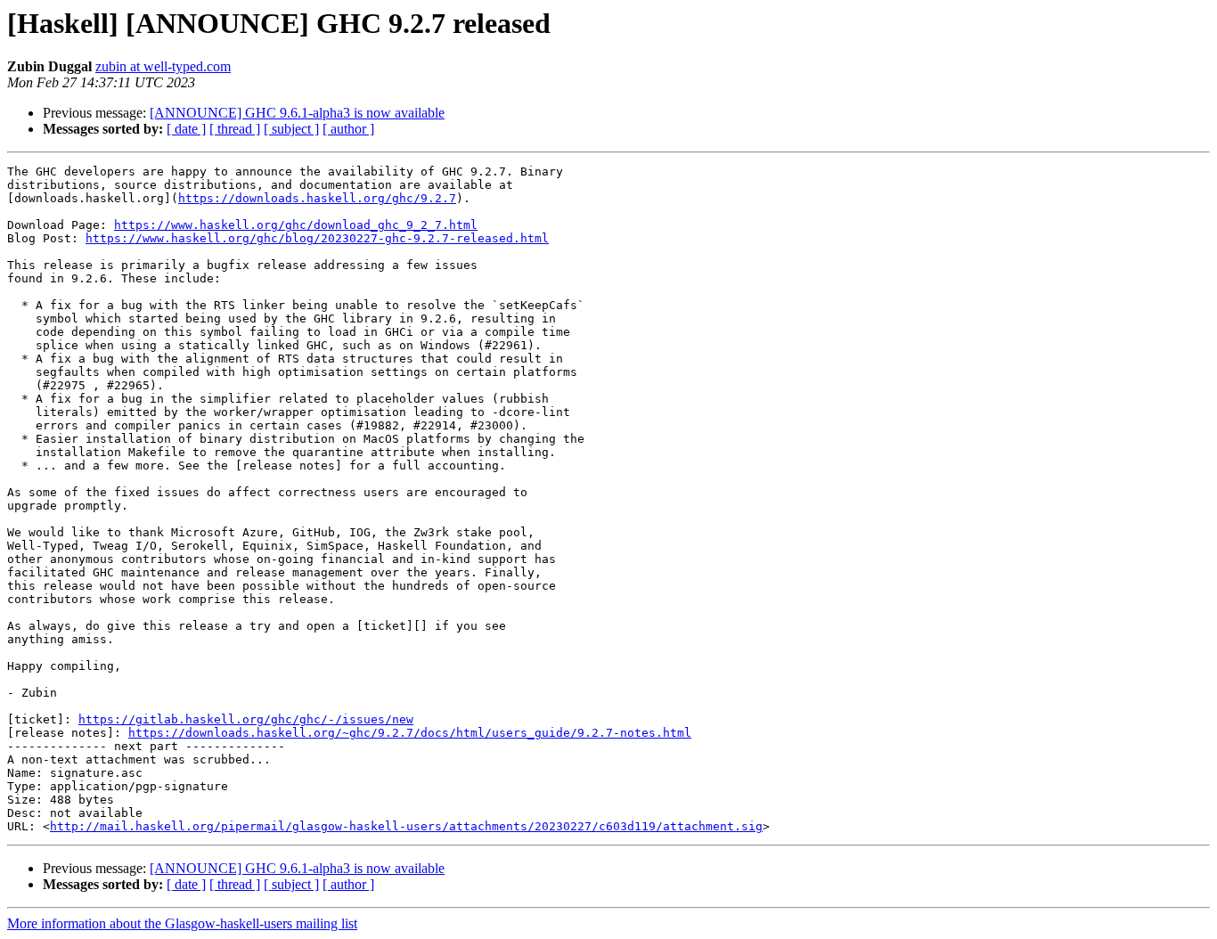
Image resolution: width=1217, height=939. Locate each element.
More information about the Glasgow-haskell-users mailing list (182, 923)
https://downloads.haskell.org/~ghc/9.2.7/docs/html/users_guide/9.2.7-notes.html (409, 732)
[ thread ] (234, 128)
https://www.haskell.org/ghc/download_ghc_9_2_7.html (296, 225)
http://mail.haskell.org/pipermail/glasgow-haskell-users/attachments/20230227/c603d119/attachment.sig (406, 826)
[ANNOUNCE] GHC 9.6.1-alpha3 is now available (297, 112)
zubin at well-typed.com (163, 66)
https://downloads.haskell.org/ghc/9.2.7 (317, 198)
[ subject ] (291, 128)
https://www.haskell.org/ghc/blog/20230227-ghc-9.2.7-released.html (317, 238)
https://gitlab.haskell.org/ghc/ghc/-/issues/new (245, 719)
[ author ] (348, 128)
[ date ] (186, 128)
